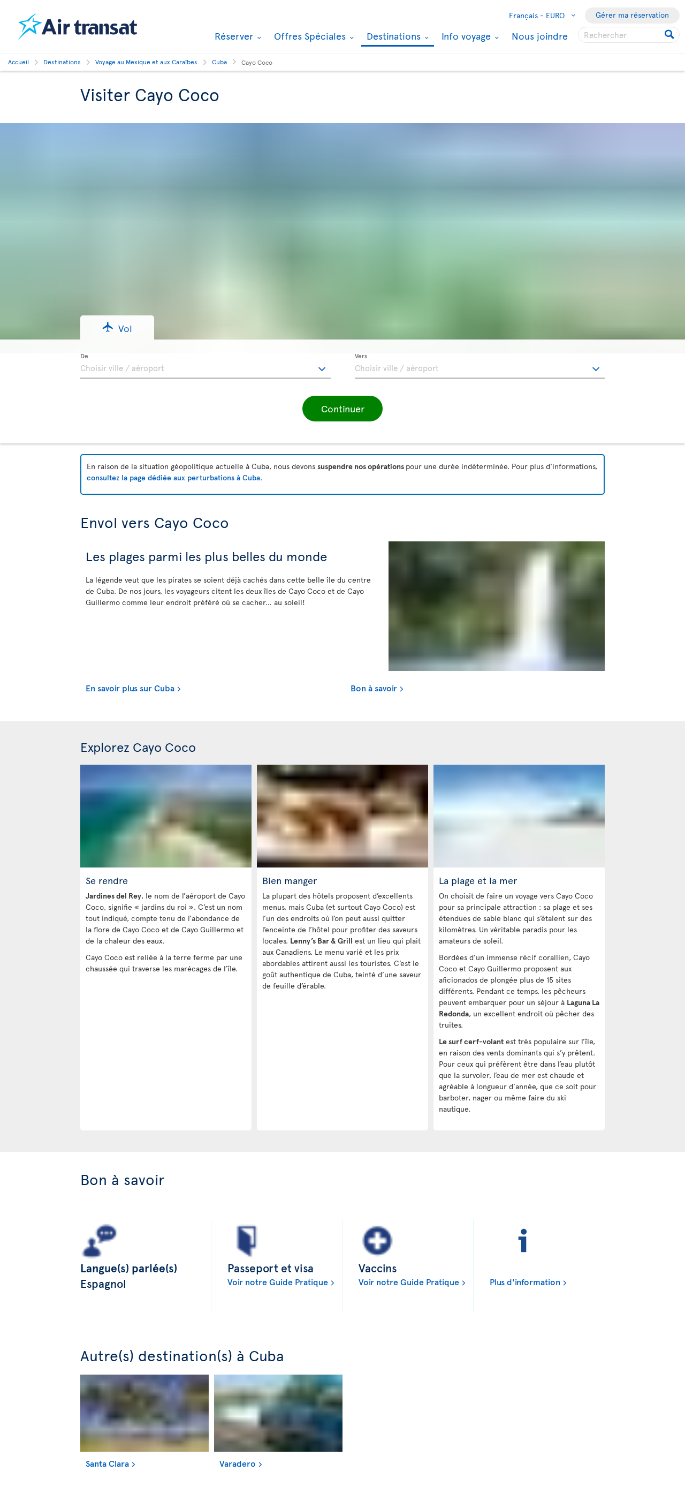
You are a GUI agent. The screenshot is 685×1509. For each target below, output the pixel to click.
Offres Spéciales (308, 36)
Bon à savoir (374, 687)
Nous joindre (540, 35)
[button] (117, 327)
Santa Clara (107, 1463)
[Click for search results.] (670, 35)
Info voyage (464, 36)
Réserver (232, 36)
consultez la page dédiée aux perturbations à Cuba (173, 477)
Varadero (237, 1463)
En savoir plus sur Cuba (130, 687)
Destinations (392, 37)
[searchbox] (629, 35)
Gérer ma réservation (632, 15)
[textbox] (205, 366)
